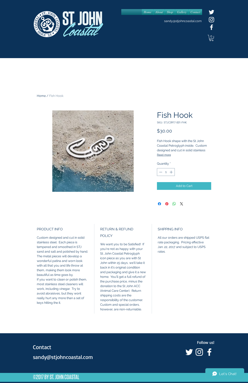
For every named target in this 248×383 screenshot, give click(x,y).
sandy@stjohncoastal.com (183, 21)
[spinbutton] (166, 172)
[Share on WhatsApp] (174, 203)
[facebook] (211, 27)
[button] (211, 38)
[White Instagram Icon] (211, 19)
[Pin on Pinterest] (166, 203)
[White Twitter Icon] (211, 12)
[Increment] (171, 172)
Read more (164, 154)
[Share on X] (181, 203)
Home (41, 96)
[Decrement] (160, 172)
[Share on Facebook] (159, 203)
